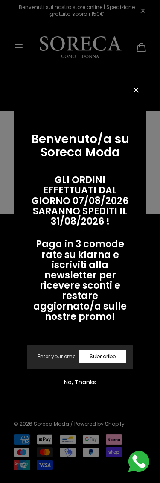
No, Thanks (80, 382)
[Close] (136, 91)
